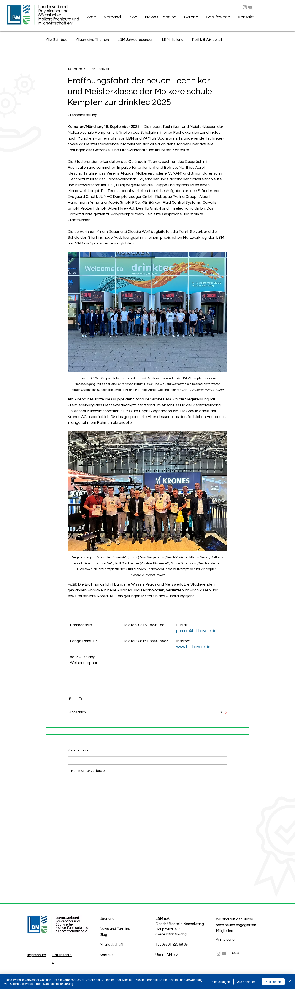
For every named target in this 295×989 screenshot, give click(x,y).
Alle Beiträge (56, 40)
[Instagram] (244, 7)
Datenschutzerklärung (58, 983)
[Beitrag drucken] (80, 699)
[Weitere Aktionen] (224, 68)
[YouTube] (250, 7)
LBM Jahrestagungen (135, 40)
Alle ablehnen (246, 981)
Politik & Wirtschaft (208, 40)
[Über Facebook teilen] (70, 699)
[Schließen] (289, 982)
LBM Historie (172, 40)
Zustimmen (273, 981)
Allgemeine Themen (92, 40)
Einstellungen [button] (221, 981)
